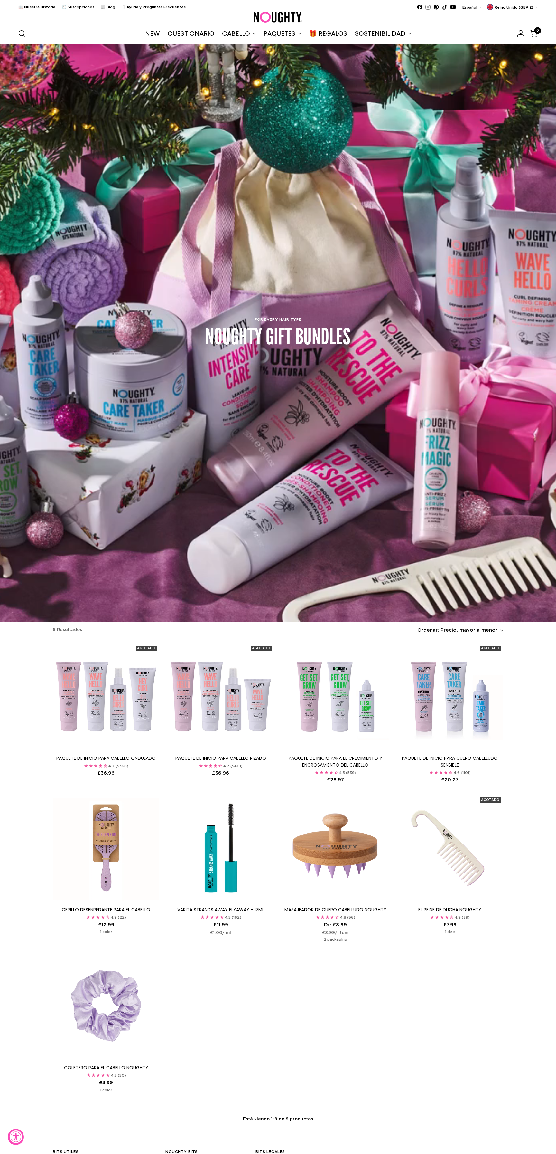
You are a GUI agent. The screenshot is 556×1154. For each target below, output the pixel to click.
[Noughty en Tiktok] (445, 7)
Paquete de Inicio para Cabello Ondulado (106, 758)
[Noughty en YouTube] (453, 7)
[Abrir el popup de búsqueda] (21, 33)
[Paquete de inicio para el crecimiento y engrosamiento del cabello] (335, 696)
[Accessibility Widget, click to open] (16, 1137)
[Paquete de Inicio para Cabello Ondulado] (106, 696)
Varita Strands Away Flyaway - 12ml (220, 909)
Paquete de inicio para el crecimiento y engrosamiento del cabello (335, 761)
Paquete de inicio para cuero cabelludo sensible (450, 761)
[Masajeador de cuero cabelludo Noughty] (335, 848)
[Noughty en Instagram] (428, 7)
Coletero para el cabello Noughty (106, 1067)
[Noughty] (278, 17)
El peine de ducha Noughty (449, 909)
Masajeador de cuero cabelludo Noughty (335, 909)
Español (469, 7)
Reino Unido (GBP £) (514, 7)
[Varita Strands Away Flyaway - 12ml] (220, 848)
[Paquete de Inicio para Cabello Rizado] (220, 696)
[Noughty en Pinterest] (436, 7)
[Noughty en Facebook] (419, 7)
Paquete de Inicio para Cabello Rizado (220, 758)
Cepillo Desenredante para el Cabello (106, 909)
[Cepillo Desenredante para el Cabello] (106, 848)
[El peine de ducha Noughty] (450, 848)
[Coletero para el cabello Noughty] (106, 1005)
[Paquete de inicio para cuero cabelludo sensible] (450, 696)
